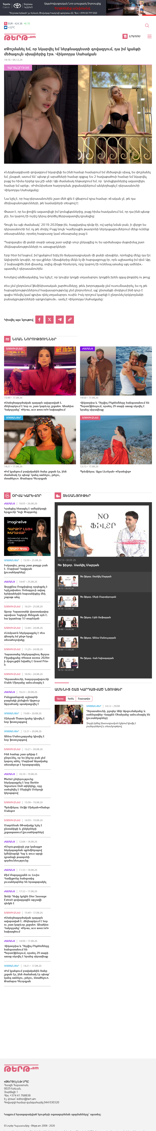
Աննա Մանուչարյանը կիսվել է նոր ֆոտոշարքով (24, 738)
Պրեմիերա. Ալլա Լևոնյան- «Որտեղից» (105, 471)
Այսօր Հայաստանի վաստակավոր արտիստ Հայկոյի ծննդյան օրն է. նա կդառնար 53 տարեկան (26, 615)
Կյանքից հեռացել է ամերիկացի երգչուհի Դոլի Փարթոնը (25, 510)
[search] (147, 25)
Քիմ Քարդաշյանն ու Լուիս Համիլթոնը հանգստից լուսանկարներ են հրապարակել (25, 878)
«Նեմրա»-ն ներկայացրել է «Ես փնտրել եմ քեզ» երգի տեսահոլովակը (24, 636)
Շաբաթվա (84, 698)
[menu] (149, 36)
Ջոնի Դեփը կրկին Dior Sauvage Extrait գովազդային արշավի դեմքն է (25, 900)
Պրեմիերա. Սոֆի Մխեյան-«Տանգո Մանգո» (27, 809)
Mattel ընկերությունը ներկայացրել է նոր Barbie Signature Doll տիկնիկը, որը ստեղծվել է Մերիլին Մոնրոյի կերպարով (23, 786)
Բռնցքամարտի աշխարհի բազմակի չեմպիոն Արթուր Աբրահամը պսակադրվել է (22, 700)
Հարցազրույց (18, 67)
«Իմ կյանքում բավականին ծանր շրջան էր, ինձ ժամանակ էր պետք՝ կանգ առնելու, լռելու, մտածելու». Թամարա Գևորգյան (35, 475)
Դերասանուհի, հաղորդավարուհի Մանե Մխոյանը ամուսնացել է (26, 680)
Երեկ (71, 698)
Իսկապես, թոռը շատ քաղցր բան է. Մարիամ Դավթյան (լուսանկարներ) (26, 569)
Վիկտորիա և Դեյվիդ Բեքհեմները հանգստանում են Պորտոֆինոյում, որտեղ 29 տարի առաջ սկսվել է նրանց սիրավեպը (114, 406)
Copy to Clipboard (70, 320)
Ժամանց (87, 348)
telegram (60, 320)
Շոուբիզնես (14, 348)
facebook (39, 320)
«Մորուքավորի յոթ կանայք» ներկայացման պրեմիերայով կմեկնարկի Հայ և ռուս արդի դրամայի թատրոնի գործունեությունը (23, 853)
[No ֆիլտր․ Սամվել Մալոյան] (103, 531)
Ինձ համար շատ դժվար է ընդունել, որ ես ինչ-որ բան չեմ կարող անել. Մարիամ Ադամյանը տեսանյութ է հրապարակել (26, 759)
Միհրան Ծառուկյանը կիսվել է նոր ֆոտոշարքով (24, 720)
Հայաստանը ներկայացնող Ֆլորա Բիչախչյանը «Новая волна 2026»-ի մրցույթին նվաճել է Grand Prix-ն (27, 659)
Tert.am (20, 37)
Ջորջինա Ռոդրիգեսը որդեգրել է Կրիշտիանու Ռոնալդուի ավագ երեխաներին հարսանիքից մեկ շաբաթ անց (26, 592)
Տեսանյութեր (77, 495)
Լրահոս (134, 36)
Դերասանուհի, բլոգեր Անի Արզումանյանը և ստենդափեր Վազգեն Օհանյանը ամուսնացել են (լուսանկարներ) (118, 714)
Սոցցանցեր (13, 417)
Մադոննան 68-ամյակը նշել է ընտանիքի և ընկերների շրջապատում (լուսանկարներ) (24, 829)
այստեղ (95, 1114)
